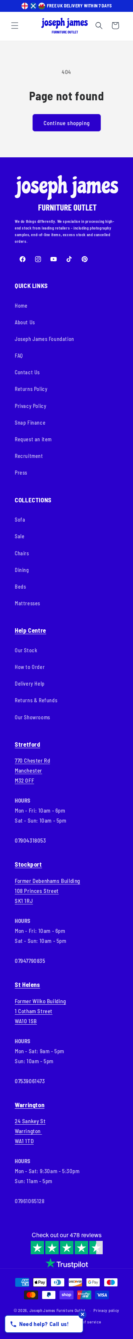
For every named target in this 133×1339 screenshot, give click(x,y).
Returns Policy (31, 389)
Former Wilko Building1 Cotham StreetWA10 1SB (40, 1011)
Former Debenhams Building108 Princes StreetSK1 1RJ (47, 890)
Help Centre (30, 630)
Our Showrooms (32, 717)
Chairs (22, 553)
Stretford (27, 744)
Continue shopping (67, 123)
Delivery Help (30, 683)
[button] (15, 25)
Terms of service (85, 1321)
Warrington (29, 1104)
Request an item (33, 439)
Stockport (28, 864)
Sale (19, 536)
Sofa (20, 519)
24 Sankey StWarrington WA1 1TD (30, 1131)
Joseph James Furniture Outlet (58, 1310)
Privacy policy (106, 1310)
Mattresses (27, 603)
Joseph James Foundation (44, 339)
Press (21, 472)
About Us (25, 322)
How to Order (30, 667)
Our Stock (26, 650)
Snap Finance (30, 422)
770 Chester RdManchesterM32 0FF (32, 770)
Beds (20, 586)
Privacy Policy (30, 406)
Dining (22, 570)
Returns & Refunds (36, 700)
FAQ (19, 355)
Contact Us (27, 372)
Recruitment (29, 456)
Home (21, 305)
